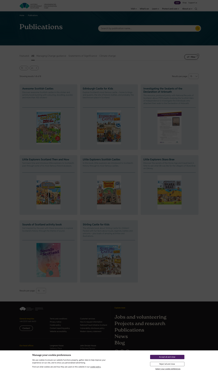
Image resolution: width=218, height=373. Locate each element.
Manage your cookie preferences (51, 355)
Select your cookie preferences (167, 369)
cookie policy (95, 367)
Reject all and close (167, 364)
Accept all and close (167, 357)
